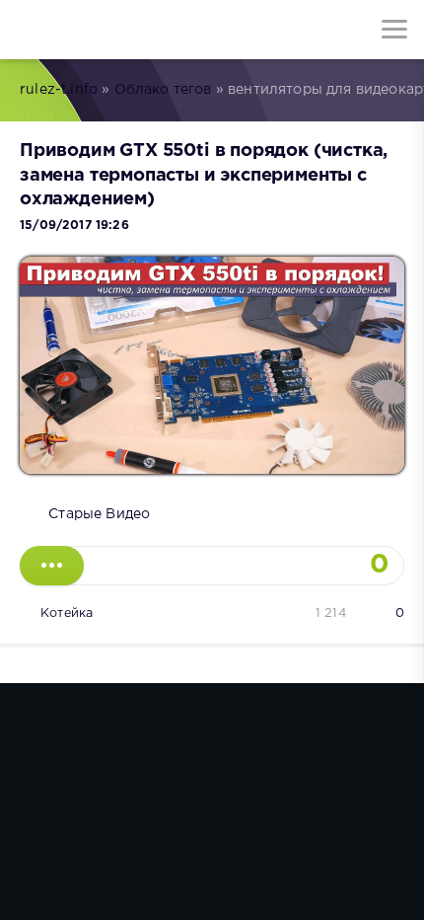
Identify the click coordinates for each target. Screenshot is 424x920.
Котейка (66, 613)
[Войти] (88, 29)
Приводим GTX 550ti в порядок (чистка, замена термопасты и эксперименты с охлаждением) (204, 175)
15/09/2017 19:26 (74, 225)
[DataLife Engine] (29, 29)
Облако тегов (163, 90)
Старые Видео (99, 514)
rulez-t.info (59, 90)
